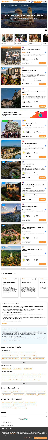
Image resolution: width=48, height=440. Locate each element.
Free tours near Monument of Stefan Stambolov (12, 374)
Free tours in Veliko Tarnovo (8, 407)
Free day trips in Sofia (6, 368)
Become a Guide (37, 1)
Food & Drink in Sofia (6, 391)
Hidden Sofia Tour (29, 102)
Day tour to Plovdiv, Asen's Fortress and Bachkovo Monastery (33, 185)
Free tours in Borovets (21, 407)
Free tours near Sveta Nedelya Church (10, 377)
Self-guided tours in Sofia (38, 358)
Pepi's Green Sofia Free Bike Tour (31, 49)
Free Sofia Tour (28, 132)
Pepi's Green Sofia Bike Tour (29, 59)
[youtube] (6, 422)
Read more (4, 323)
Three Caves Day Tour (28, 164)
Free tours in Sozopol (30, 405)
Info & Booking (42, 63)
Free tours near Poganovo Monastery (31, 379)
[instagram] (1, 422)
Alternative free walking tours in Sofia (10, 355)
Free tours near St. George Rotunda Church (11, 379)
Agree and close (40, 438)
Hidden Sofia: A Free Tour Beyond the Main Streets (33, 91)
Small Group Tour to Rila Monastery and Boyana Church (33, 228)
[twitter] (8, 422)
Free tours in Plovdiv (6, 402)
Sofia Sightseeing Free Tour (29, 123)
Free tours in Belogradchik (29, 402)
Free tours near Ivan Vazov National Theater (30, 377)
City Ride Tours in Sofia (18, 391)
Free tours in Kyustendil (7, 405)
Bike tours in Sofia (17, 368)
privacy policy (13, 433)
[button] (7, 39)
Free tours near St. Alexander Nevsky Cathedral (35, 374)
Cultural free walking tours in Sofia (28, 355)
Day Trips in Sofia (41, 391)
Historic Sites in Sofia (31, 394)
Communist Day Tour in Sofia (30, 206)
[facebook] (4, 422)
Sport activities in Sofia (26, 358)
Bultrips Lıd (28, 153)
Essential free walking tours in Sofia (9, 353)
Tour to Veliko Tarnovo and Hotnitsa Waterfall (32, 250)
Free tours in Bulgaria (13, 5)
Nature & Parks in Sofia (30, 391)
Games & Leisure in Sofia (19, 394)
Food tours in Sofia (28, 368)
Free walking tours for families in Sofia (10, 358)
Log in (45, 1)
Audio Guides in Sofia (6, 394)
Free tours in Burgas (17, 402)
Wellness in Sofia (41, 394)
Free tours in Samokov (19, 405)
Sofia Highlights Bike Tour (29, 70)
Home (4, 5)
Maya (27, 80)
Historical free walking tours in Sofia (27, 353)
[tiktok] (11, 422)
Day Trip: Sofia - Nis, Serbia (29, 143)
